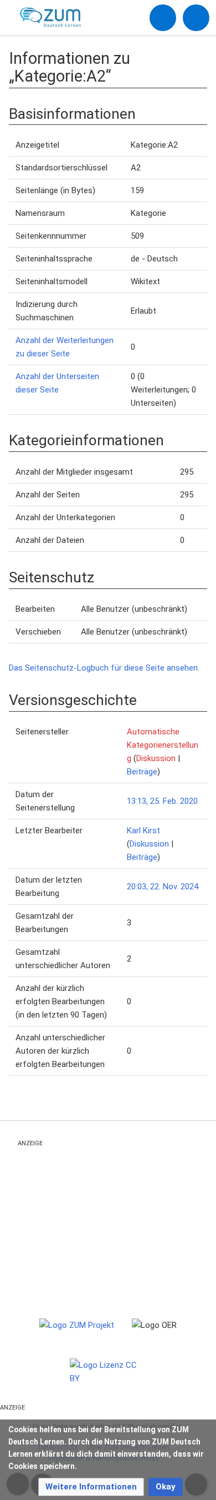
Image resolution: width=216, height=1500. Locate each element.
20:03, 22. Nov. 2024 (162, 887)
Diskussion (156, 758)
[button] (91, 1487)
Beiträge (142, 772)
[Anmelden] (163, 17)
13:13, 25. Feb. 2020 (162, 801)
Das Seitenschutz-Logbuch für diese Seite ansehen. (104, 668)
